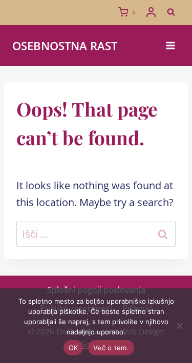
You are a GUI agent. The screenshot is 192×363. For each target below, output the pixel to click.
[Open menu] (170, 45)
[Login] (151, 12)
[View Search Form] (171, 12)
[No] (179, 326)
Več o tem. (111, 348)
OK (73, 348)
